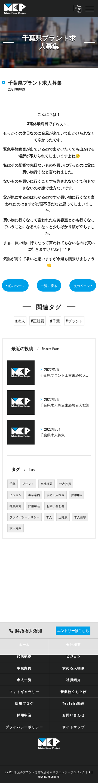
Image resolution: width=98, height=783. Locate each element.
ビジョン (16, 495)
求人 (49, 517)
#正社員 (37, 321)
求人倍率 (80, 517)
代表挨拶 (65, 483)
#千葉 (55, 321)
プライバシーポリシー (24, 517)
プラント (28, 483)
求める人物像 (56, 495)
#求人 (20, 321)
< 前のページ (15, 285)
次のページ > (83, 285)
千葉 (13, 483)
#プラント (74, 321)
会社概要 (47, 483)
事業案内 (34, 495)
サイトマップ (73, 726)
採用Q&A (76, 495)
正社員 (63, 517)
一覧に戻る (49, 285)
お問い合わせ (56, 506)
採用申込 (34, 506)
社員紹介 (16, 506)
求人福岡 (16, 528)
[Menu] (90, 9)
